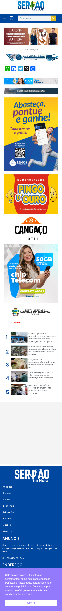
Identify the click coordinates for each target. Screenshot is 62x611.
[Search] (53, 18)
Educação (8, 512)
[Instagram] (11, 18)
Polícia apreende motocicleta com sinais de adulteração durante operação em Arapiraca (42, 337)
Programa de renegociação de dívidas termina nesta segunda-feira (41, 363)
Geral (6, 531)
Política (7, 518)
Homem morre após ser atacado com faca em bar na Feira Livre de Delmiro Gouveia (42, 350)
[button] (4, 17)
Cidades (7, 486)
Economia (8, 505)
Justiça (7, 524)
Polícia (6, 493)
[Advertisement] (31, 433)
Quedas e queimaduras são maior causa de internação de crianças (40, 375)
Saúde (6, 499)
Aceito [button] (31, 602)
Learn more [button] (25, 594)
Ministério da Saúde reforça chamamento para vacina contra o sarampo (39, 389)
